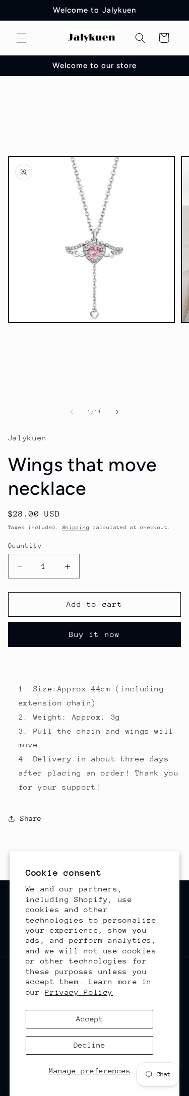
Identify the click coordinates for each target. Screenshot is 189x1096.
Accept (89, 1018)
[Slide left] (71, 412)
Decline (89, 1045)
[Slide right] (117, 412)
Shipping (76, 528)
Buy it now (94, 634)
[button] (21, 37)
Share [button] (31, 818)
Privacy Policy (79, 992)
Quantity (25, 545)
